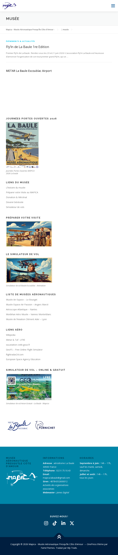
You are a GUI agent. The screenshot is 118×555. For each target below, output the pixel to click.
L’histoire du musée (15, 187)
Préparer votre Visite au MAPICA (22, 192)
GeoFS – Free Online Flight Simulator (24, 349)
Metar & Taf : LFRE (15, 339)
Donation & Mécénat (16, 197)
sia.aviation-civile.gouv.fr (18, 344)
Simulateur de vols (15, 207)
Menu (113, 5)
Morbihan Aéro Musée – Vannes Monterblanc (28, 314)
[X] (72, 523)
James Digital (63, 492)
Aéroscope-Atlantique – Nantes (21, 309)
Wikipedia (10, 334)
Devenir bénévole (14, 202)
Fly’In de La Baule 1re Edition (27, 46)
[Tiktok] (54, 523)
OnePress (92, 544)
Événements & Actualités (20, 41)
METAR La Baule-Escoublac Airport (29, 71)
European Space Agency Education (23, 359)
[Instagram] (46, 523)
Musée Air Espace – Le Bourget (21, 299)
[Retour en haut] (59, 537)
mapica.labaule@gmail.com (56, 477)
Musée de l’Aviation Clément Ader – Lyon (26, 319)
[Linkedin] (63, 523)
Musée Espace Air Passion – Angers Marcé (27, 304)
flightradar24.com (15, 354)
